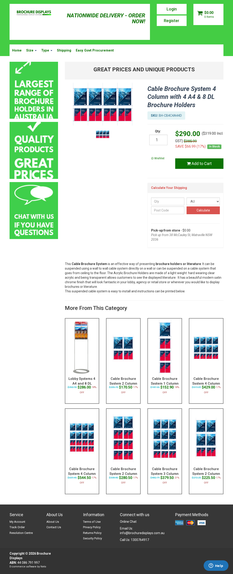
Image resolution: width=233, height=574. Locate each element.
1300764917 (140, 540)
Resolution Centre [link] (21, 533)
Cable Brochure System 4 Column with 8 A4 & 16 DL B (82, 474)
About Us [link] (52, 521)
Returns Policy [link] (92, 533)
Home (17, 50)
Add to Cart (201, 163)
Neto (43, 566)
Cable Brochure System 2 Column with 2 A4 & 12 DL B (123, 474)
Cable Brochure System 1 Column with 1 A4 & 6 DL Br (164, 383)
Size (30, 50)
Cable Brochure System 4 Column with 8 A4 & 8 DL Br (206, 383)
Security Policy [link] (92, 538)
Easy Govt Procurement (95, 50)
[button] (157, 158)
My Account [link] (17, 521)
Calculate (203, 210)
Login (172, 9)
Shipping (64, 50)
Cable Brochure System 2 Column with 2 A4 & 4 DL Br (123, 383)
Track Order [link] (17, 527)
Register (171, 20)
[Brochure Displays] (33, 13)
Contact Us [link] (53, 527)
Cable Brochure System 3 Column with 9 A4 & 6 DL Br (164, 474)
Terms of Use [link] (92, 521)
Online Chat (128, 521)
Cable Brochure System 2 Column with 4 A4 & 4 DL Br (206, 474)
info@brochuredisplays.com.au (142, 533)
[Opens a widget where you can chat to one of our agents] (215, 566)
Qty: (158, 131)
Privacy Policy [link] (92, 527)
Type (45, 50)
